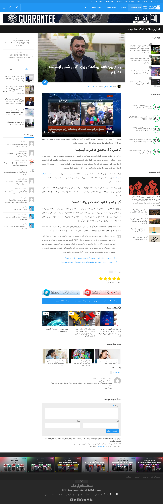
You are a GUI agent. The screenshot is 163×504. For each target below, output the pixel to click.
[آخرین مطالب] (26, 69)
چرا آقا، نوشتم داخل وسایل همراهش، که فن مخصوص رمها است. (15, 164)
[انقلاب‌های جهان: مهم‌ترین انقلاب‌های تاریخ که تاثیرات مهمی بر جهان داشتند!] (144, 186)
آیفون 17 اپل (109, 1)
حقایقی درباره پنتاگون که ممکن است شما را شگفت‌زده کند (138, 212)
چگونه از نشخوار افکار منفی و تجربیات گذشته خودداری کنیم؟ (55, 363)
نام (117, 421)
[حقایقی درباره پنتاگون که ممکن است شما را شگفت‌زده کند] (154, 212)
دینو (92, 1)
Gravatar (101, 446)
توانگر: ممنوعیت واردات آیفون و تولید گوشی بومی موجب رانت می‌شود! (91, 258)
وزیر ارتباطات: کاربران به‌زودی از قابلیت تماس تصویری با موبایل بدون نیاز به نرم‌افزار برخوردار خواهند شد (109, 332)
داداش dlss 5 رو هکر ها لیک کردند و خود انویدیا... (15, 173)
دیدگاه (114, 372)
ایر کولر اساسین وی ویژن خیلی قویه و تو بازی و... (15, 227)
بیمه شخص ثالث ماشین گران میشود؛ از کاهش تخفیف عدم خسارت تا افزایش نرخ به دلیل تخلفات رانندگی (85, 332)
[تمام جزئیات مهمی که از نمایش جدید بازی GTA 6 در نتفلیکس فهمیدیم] (155, 60)
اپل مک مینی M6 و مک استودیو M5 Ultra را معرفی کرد (139, 82)
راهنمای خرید (111, 7)
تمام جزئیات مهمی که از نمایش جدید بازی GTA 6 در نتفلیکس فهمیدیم (139, 60)
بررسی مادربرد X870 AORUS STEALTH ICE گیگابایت (143, 129)
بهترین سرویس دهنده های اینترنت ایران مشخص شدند (57, 330)
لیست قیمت (96, 7)
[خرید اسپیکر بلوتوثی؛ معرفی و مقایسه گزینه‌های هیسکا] (29, 123)
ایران (111, 272)
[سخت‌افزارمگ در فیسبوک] (78, 499)
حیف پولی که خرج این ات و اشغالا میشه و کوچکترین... (16, 154)
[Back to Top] (81, 481)
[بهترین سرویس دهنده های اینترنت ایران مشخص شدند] (55, 318)
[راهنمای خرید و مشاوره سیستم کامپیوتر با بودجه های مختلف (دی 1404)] (122, 464)
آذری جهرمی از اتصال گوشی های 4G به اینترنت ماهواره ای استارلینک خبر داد (89, 262)
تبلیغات (137, 477)
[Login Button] (4, 7)
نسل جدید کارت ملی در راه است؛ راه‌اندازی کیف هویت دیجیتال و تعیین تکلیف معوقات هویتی (14, 112)
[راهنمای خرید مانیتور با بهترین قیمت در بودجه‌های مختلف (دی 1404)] (68, 464)
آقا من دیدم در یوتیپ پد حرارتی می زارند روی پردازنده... (16, 182)
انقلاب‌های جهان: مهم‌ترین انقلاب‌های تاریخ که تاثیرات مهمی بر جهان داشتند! (146, 198)
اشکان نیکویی (108, 86)
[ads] (81, 18)
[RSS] (91, 499)
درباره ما (145, 477)
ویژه (84, 7)
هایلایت (132, 29)
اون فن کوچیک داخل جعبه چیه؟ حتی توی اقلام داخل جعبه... (16, 191)
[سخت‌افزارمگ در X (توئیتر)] (75, 499)
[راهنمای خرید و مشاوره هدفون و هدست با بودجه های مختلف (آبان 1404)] (149, 464)
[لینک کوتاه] (88, 86)
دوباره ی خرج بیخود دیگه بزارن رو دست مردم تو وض (17, 145)
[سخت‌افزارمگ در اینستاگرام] (81, 499)
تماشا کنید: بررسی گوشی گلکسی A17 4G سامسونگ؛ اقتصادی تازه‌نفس (140, 140)
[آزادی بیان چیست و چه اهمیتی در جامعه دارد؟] (154, 238)
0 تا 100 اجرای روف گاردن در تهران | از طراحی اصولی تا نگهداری (138, 221)
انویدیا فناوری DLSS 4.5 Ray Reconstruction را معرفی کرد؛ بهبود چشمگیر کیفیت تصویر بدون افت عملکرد (139, 49)
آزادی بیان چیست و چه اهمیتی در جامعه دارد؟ (140, 238)
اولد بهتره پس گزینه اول (20, 209)
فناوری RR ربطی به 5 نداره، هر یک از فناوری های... (16, 218)
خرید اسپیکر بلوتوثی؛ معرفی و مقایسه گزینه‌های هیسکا (15, 123)
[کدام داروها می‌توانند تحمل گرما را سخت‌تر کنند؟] (107, 356)
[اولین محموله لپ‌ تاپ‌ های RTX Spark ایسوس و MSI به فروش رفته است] (29, 78)
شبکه (141, 29)
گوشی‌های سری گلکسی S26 (125, 1)
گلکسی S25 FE (142, 1)
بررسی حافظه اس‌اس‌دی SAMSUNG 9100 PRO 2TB (140, 118)
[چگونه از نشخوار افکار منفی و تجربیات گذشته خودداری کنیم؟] (55, 356)
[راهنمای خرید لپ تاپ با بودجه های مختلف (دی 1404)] (40, 464)
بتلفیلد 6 (99, 1)
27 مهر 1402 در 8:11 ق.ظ (100, 378)
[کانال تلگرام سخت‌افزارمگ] (85, 499)
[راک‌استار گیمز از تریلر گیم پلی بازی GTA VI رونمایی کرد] (155, 71)
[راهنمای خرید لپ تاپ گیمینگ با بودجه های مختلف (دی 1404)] (13, 464)
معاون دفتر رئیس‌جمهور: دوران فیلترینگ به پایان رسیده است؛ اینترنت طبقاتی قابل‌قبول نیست (81, 302)
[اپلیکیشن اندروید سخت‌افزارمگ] (88, 499)
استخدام (129, 477)
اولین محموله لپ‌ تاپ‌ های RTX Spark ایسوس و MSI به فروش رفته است (14, 78)
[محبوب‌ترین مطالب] (11, 69)
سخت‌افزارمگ (155, 477)
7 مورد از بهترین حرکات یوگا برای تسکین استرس (139, 229)
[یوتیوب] (102, 292)
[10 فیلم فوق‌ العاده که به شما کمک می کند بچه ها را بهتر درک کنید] (81, 356)
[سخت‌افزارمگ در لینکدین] (71, 499)
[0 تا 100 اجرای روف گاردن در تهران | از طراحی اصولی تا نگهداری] (154, 221)
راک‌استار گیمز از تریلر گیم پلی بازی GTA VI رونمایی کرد (140, 71)
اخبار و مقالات (136, 7)
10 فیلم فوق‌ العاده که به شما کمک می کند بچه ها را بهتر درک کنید (82, 363)
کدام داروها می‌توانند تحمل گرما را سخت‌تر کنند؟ (108, 362)
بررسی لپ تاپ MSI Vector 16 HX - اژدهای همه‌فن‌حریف (141, 151)
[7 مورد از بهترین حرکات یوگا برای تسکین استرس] (154, 230)
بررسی (123, 7)
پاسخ (111, 391)
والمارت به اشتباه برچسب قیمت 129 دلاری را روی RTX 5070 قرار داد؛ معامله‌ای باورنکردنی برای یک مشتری (13, 89)
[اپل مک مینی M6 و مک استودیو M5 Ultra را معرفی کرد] (155, 82)
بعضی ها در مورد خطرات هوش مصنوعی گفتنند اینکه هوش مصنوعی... (15, 201)
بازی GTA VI (154, 1)
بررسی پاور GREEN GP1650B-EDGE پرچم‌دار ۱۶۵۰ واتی (142, 107)
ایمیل (78, 421)
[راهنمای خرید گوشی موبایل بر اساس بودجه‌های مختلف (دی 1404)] (95, 464)
